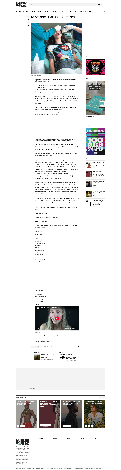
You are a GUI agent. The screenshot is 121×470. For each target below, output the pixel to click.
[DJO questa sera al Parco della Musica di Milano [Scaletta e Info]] (89, 194)
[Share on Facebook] (28, 16)
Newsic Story (18, 468)
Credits (23, 468)
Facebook (41, 438)
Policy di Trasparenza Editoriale (56, 468)
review (48, 341)
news (33, 21)
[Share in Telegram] (28, 22)
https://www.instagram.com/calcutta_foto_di (48, 336)
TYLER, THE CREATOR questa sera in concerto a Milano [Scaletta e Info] (99, 164)
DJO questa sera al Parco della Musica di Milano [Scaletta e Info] (99, 193)
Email (95, 438)
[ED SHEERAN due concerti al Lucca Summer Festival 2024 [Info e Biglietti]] (44, 357)
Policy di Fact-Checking (45, 468)
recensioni (37, 21)
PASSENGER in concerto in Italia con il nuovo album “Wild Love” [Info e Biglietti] (99, 183)
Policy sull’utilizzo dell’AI (67, 468)
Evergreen (42, 299)
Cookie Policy (28, 468)
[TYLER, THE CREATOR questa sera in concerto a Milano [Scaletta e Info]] (89, 165)
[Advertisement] (56, 126)
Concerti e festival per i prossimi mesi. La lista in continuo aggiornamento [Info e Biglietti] (98, 202)
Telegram (82, 438)
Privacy (33, 468)
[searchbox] (62, 4)
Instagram (55, 438)
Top (24, 425)
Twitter (68, 438)
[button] (16, 11)
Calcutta (37, 341)
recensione (43, 341)
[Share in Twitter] (28, 19)
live (41, 359)
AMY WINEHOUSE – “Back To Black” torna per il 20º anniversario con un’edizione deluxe (98, 173)
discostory (95, 177)
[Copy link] (28, 25)
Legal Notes (37, 468)
